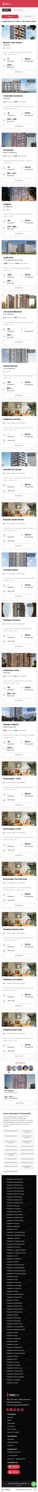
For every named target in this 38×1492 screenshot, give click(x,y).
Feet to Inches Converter (27, 1153)
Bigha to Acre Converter (11, 1162)
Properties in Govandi (13, 1247)
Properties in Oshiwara (14, 1338)
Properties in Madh (12, 1291)
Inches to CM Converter (11, 1150)
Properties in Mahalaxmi (14, 1297)
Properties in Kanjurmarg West (16, 1273)
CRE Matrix (10, 1439)
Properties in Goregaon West (16, 1244)
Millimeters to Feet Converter (27, 1131)
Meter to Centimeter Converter (11, 1142)
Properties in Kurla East (14, 1282)
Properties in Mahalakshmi (15, 1294)
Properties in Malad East (14, 1306)
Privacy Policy (11, 1429)
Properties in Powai (12, 1344)
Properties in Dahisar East (15, 1217)
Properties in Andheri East (15, 1179)
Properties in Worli (12, 1383)
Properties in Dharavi (13, 1226)
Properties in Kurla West (14, 1285)
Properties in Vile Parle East (15, 1374)
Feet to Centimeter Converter (27, 1142)
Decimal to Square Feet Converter (11, 1154)
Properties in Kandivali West (15, 1268)
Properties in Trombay (13, 1365)
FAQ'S (9, 1420)
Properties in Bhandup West (15, 1194)
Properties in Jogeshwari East (16, 1250)
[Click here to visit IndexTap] (7, 3)
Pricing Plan (11, 1423)
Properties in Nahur (12, 1333)
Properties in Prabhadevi (14, 1347)
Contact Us (11, 1426)
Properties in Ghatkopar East (16, 1232)
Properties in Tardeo (13, 1362)
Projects (10, 16)
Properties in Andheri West (15, 1182)
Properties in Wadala (13, 1380)
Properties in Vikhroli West (15, 1371)
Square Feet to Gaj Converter (11, 1130)
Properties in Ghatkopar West (16, 1235)
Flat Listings (28, 16)
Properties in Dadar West (14, 1214)
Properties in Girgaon (13, 1238)
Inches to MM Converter (27, 1162)
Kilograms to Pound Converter (27, 1167)
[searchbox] (28, 10)
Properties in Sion (12, 1359)
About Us (10, 1417)
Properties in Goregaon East (15, 1241)
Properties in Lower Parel (14, 1288)
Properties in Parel (12, 1341)
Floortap (10, 1445)
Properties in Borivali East (14, 1200)
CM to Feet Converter (11, 1146)
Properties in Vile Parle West (15, 1377)
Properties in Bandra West (15, 1188)
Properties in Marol (12, 1315)
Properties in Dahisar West (15, 1220)
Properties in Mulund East (14, 1324)
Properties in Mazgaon (14, 1321)
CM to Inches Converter (11, 1136)
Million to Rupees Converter (11, 1171)
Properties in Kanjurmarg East (16, 1271)
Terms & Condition (13, 1432)
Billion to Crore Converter (11, 1166)
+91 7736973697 (13, 1455)
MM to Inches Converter (27, 1146)
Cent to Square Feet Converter (27, 1136)
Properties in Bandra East (15, 1185)
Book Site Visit (19, 72)
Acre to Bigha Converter (11, 1159)
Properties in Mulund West (15, 1327)
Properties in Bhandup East (15, 1191)
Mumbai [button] (6, 10)
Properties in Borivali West (15, 1203)
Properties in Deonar (13, 1223)
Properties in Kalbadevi (14, 1259)
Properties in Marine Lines (14, 1312)
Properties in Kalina (13, 1262)
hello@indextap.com (14, 1452)
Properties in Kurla (12, 1279)
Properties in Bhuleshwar (14, 1197)
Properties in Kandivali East (15, 1265)
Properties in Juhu (12, 1256)
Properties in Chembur (14, 1209)
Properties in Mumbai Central (16, 1330)
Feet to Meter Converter (27, 1159)
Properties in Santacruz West (16, 1353)
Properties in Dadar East (14, 1212)
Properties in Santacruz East (15, 1350)
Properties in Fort (12, 1229)
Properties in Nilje (12, 1335)
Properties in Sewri (12, 1356)
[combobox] (22, 10)
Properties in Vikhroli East (14, 1368)
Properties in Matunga (14, 1318)
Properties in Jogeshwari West (16, 1253)
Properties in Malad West (14, 1309)
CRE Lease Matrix (12, 1442)
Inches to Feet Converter (27, 1150)
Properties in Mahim (13, 1300)
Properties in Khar (12, 1276)
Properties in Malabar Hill (14, 1303)
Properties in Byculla (13, 1206)
